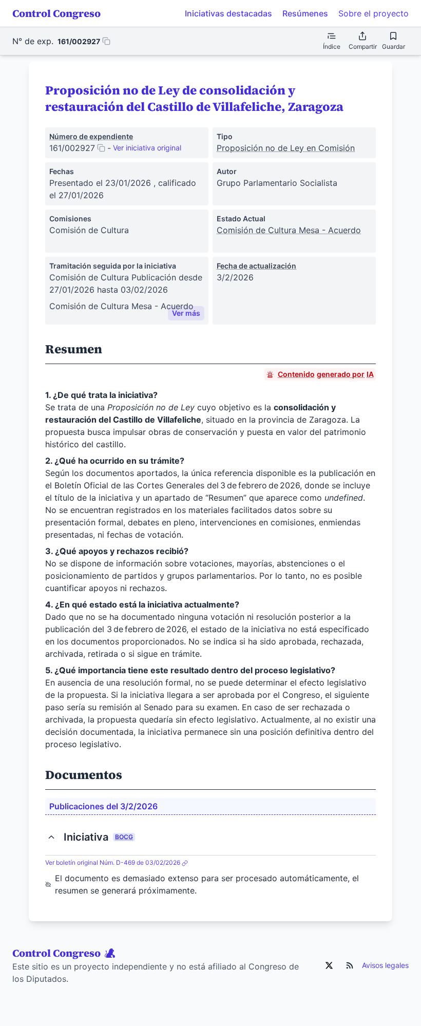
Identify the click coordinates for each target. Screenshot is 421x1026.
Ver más (186, 313)
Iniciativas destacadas (228, 13)
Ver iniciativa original (147, 147)
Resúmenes (305, 13)
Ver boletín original (112, 862)
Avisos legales (385, 965)
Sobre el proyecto (373, 13)
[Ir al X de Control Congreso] (329, 965)
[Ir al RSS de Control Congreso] (349, 965)
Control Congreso (56, 13)
